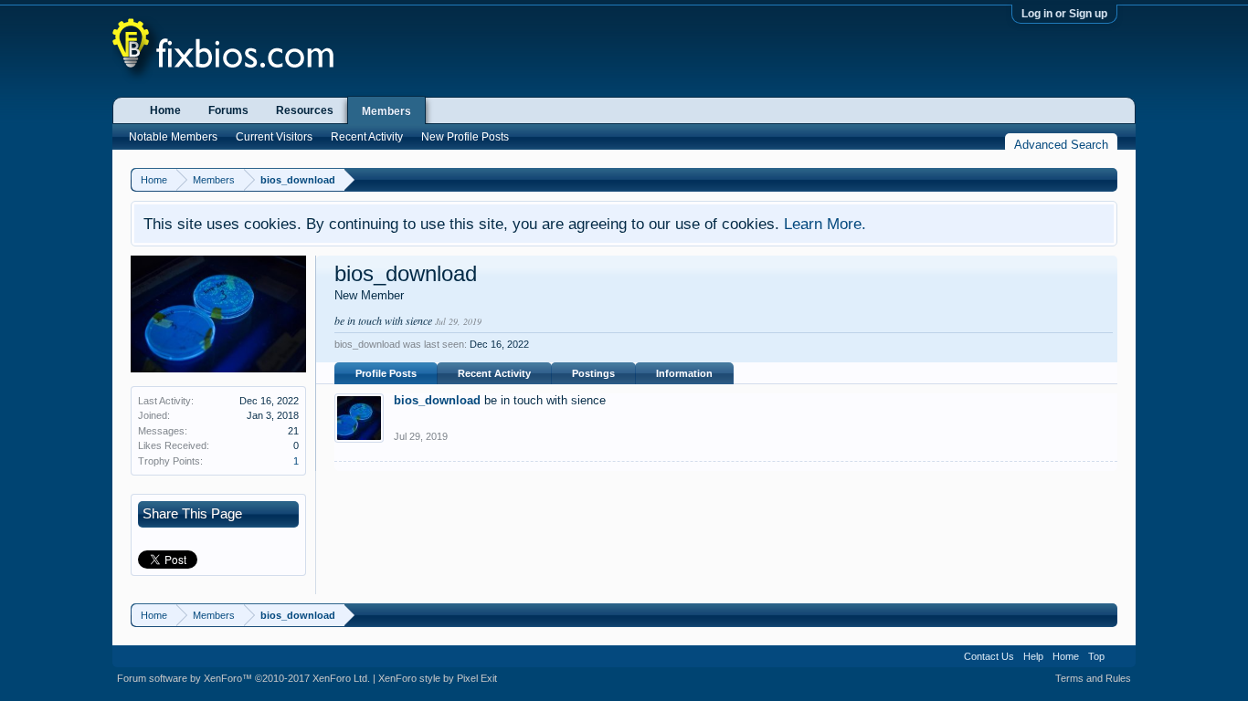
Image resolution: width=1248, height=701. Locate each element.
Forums (228, 110)
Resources (304, 110)
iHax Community (624, 649)
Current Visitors (274, 137)
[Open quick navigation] (1106, 179)
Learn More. (825, 223)
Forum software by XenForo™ (243, 678)
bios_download (437, 400)
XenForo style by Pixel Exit (437, 678)
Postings (593, 373)
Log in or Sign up (1064, 13)
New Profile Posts (465, 137)
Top (1096, 656)
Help (1033, 656)
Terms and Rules (1093, 678)
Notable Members (173, 137)
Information (684, 373)
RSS (1120, 656)
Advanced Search (1061, 145)
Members (386, 111)
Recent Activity (494, 373)
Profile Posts (386, 373)
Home (165, 110)
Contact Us (989, 656)
